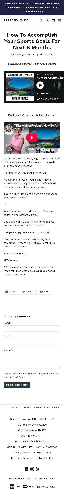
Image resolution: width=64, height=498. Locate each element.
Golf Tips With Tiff (32, 435)
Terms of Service (21, 458)
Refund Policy (42, 452)
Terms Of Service (46, 446)
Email (7, 336)
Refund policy (44, 458)
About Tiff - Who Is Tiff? (38, 419)
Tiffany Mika (16, 20)
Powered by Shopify (44, 478)
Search (14, 419)
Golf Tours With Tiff (19, 446)
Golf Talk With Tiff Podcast (32, 441)
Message (8, 350)
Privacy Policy (21, 452)
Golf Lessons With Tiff (32, 430)
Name (7, 322)
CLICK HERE (42, 232)
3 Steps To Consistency (32, 424)
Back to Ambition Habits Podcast (34, 407)
